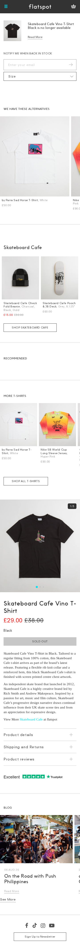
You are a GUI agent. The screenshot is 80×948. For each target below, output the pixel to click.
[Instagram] (43, 925)
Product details (18, 734)
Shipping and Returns (24, 747)
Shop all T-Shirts (26, 481)
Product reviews (19, 759)
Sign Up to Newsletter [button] (40, 936)
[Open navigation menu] (6, 6)
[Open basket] (73, 6)
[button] (37, 587)
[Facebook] (27, 925)
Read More (35, 37)
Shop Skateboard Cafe (30, 327)
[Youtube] (52, 925)
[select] (40, 76)
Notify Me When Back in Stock (28, 53)
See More (8, 899)
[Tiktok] (34, 925)
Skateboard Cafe (31, 719)
